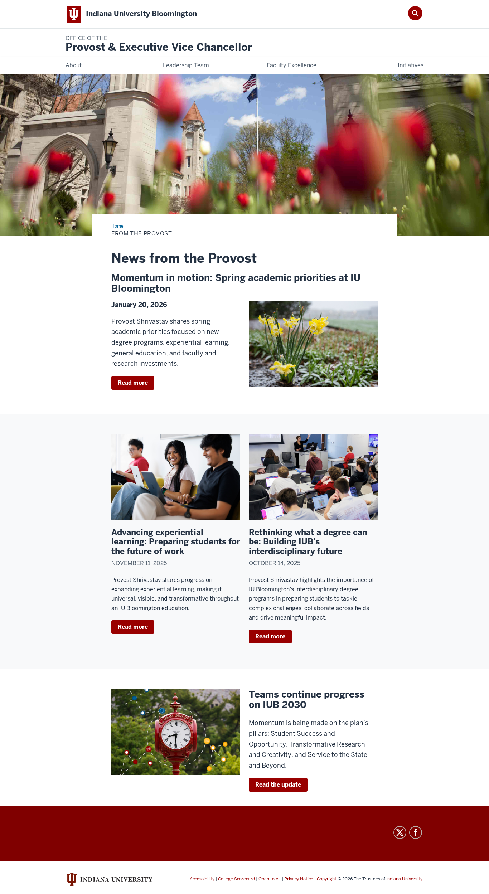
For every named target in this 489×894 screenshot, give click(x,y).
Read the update (278, 784)
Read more (133, 383)
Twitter (399, 832)
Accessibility (202, 879)
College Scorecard (236, 879)
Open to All (269, 879)
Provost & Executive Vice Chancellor (159, 44)
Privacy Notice (298, 879)
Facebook (415, 832)
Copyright (327, 879)
